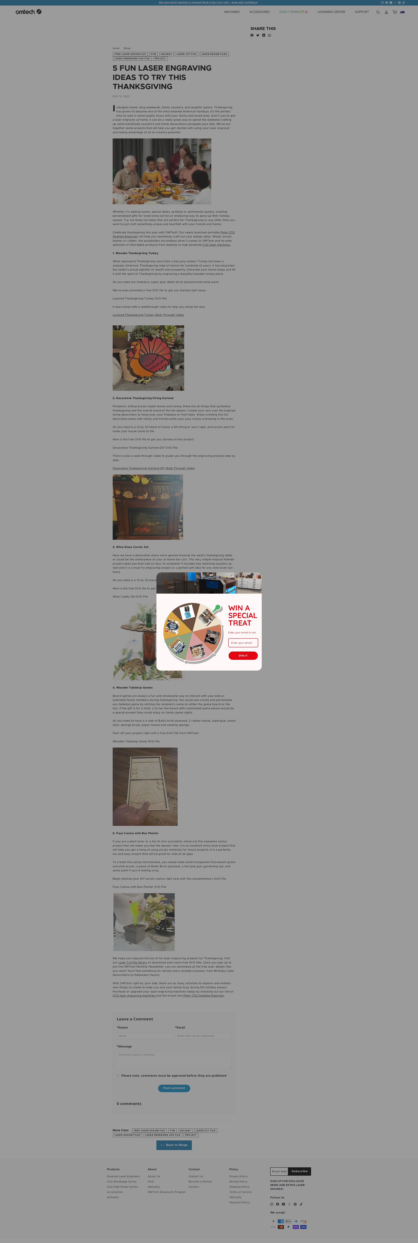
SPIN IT (243, 655)
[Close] (258, 576)
